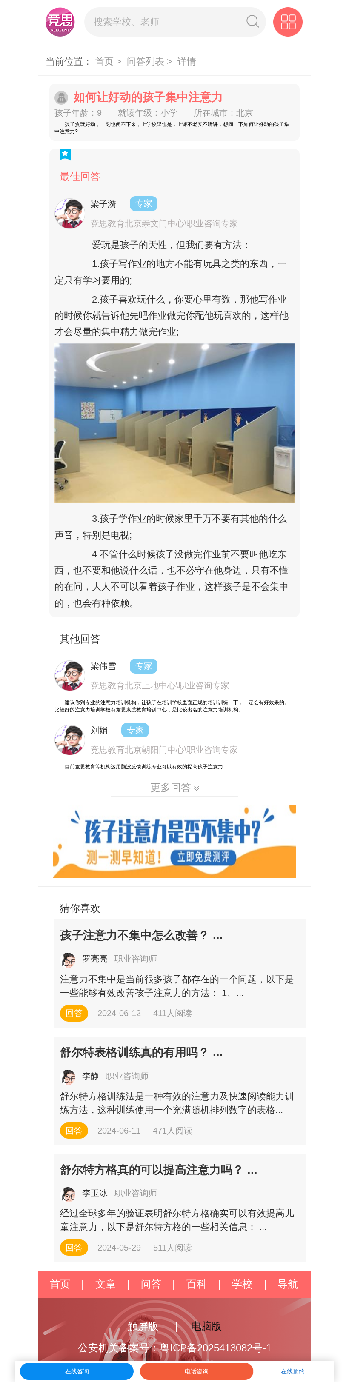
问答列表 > (151, 61)
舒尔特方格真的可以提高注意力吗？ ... (158, 1169)
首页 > (109, 61)
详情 (186, 61)
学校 (242, 1284)
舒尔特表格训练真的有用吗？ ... (141, 1052)
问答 (151, 1284)
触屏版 (143, 1326)
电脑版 (206, 1326)
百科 (196, 1284)
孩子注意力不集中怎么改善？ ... (141, 935)
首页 (60, 1284)
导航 (287, 1284)
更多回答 (172, 787)
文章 (105, 1284)
